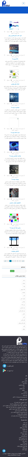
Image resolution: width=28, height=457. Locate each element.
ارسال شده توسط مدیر (18, 32)
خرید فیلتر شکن (22, 311)
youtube (23, 292)
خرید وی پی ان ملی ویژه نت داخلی (20, 397)
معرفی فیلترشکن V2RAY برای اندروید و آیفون (18, 409)
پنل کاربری (25, 395)
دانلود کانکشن (22, 385)
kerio (24, 280)
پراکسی (23, 301)
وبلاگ (26, 380)
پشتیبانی (25, 392)
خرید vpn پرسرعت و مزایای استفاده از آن (19, 412)
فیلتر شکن (23, 320)
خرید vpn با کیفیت (23, 417)
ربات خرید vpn (24, 393)
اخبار (24, 295)
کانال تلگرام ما (10, 366)
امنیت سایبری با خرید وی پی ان (20, 402)
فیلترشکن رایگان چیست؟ (22, 414)
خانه (26, 14)
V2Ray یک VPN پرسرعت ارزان (21, 410)
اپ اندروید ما (10, 371)
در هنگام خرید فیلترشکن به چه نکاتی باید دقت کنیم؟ (16, 407)
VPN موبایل (23, 289)
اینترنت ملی (23, 298)
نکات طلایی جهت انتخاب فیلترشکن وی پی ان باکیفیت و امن (15, 405)
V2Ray (24, 283)
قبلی (5, 261)
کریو (24, 326)
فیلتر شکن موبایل (22, 323)
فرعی (24, 317)
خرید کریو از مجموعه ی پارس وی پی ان (19, 415)
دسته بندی (25, 383)
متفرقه (8, 32)
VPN (24, 286)
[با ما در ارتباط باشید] (3, 451)
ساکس (24, 314)
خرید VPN (23, 304)
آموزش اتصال (24, 382)
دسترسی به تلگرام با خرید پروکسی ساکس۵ (18, 404)
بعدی (23, 261)
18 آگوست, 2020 (15, 33)
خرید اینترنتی (22, 307)
